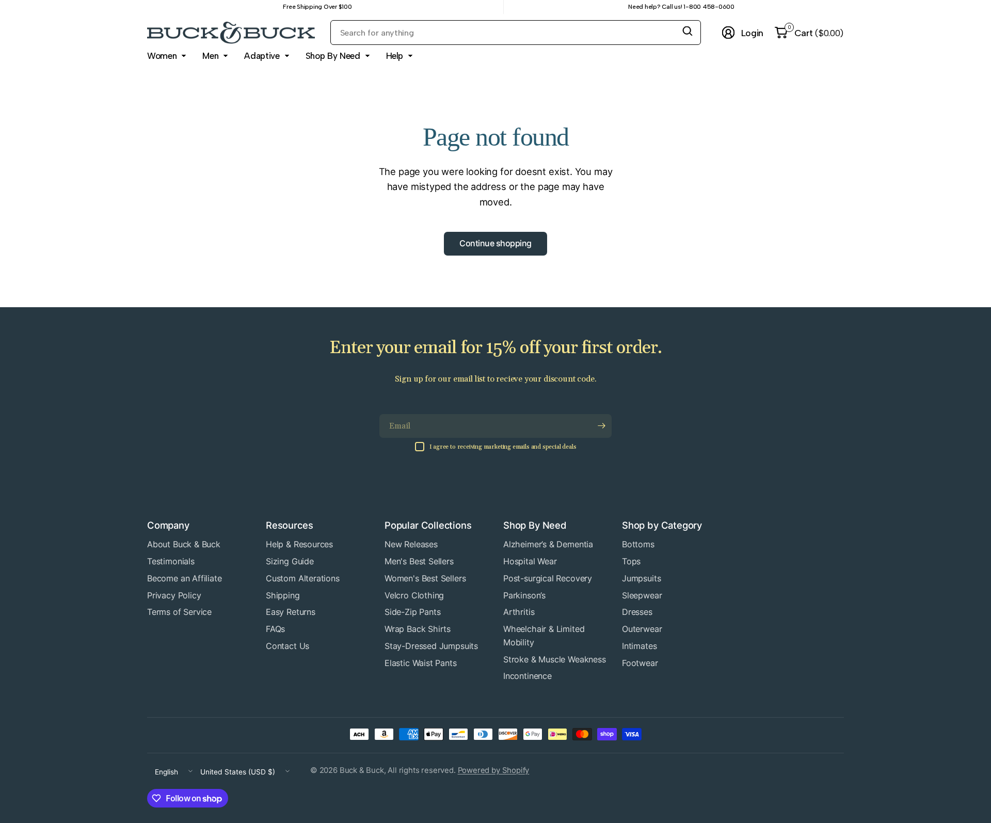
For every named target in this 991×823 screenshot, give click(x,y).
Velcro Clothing (414, 595)
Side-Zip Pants (412, 612)
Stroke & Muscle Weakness (554, 659)
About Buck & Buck (183, 544)
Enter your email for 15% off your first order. (495, 348)
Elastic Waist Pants (421, 663)
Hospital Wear (530, 561)
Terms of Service (179, 612)
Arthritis (518, 612)
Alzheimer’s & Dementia (548, 544)
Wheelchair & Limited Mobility (543, 635)
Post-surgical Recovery (547, 578)
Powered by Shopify (494, 770)
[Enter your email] (601, 426)
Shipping (283, 595)
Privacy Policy (174, 595)
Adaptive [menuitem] (261, 56)
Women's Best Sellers (425, 578)
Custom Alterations (303, 578)
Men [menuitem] (210, 56)
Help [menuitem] (395, 56)
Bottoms (638, 544)
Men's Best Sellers (419, 561)
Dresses (637, 612)
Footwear (640, 663)
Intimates (639, 646)
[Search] (687, 31)
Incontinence (527, 676)
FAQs (275, 629)
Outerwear (642, 629)
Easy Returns (290, 612)
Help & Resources (299, 544)
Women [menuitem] (162, 56)
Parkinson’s (524, 595)
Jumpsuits (641, 578)
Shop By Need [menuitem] (333, 56)
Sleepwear (642, 595)
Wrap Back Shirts (418, 629)
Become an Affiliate (184, 578)
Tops (631, 561)
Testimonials (171, 561)
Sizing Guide (290, 561)
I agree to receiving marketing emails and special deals (503, 447)
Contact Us (287, 646)
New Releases (411, 544)
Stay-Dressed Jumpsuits (431, 646)
